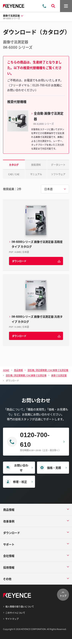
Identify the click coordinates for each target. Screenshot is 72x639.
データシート (58, 164)
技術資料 (36, 164)
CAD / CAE (13, 174)
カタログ (14, 164)
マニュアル (36, 174)
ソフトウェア (58, 174)
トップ (63, 595)
